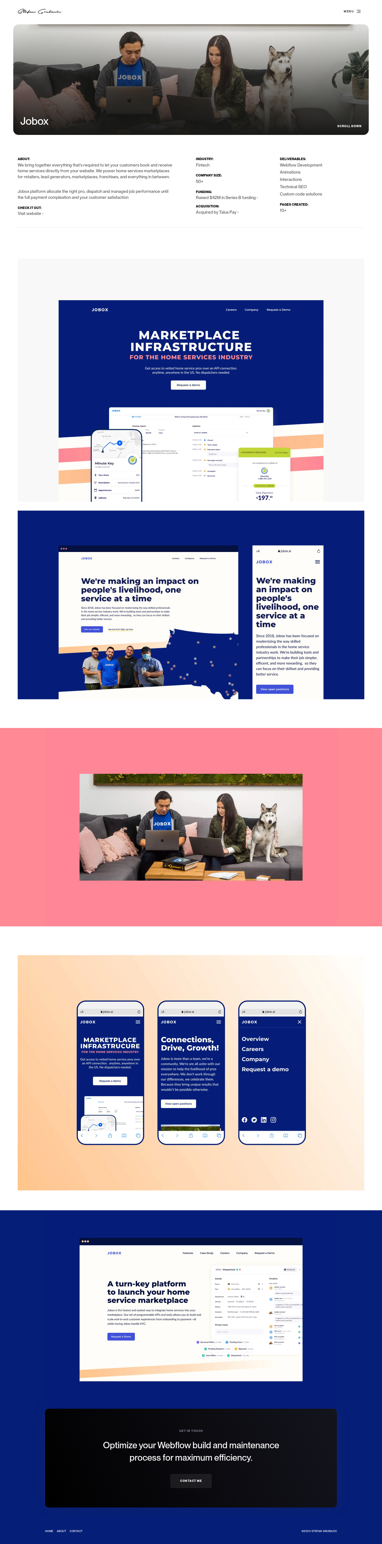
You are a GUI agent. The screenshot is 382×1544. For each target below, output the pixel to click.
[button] (352, 11)
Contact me (191, 1481)
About (61, 1531)
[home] (40, 12)
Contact (76, 1531)
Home (49, 1531)
